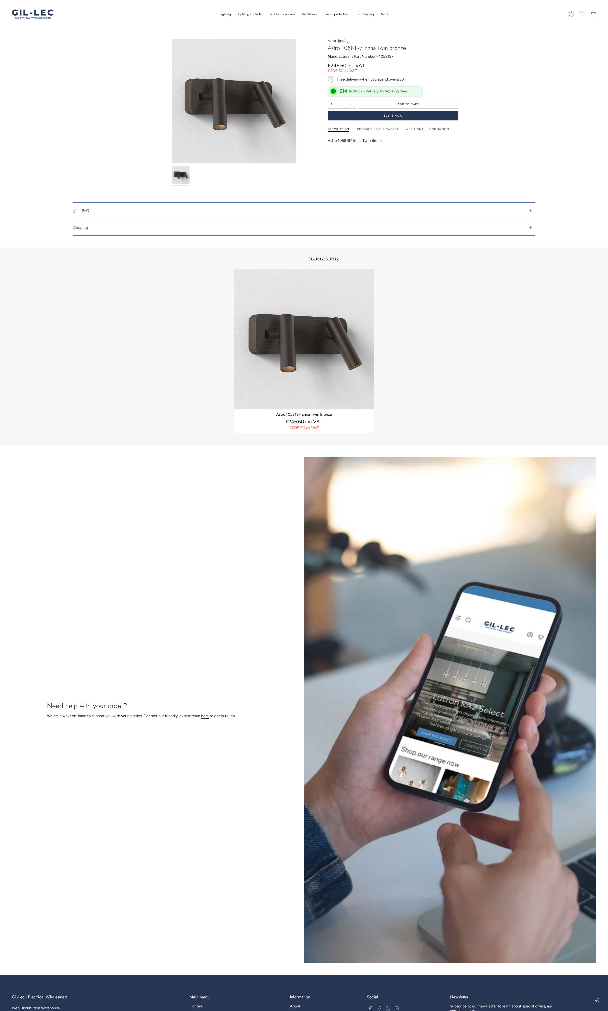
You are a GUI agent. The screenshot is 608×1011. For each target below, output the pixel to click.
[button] (225, 14)
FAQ (85, 211)
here (205, 716)
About (295, 1006)
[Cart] (593, 14)
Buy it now (393, 115)
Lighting (196, 1006)
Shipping (80, 227)
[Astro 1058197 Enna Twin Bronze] (304, 339)
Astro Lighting (338, 41)
